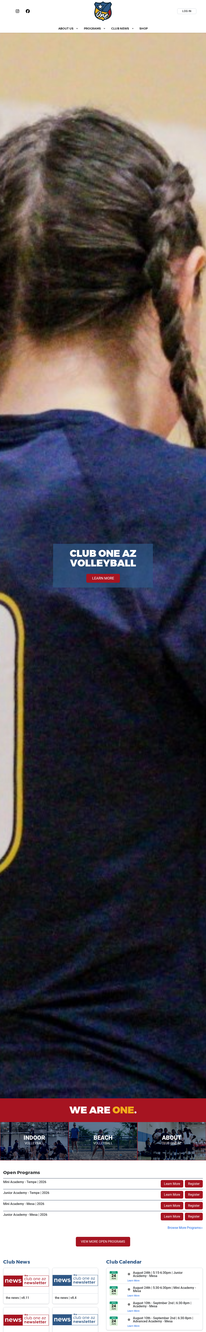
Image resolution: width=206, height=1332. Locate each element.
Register (194, 1184)
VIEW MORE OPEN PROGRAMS (103, 1241)
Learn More (172, 1184)
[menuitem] (68, 28)
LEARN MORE (103, 578)
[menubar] (103, 28)
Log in (186, 11)
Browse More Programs (184, 1228)
